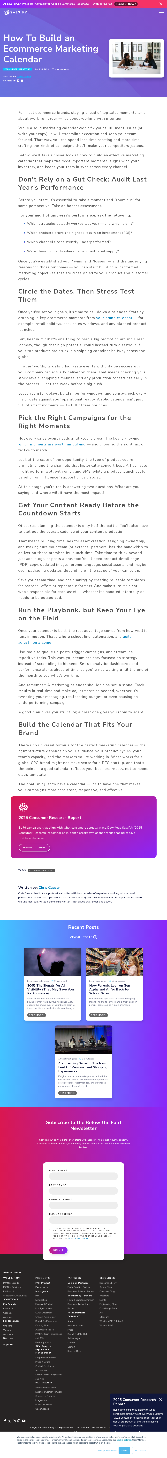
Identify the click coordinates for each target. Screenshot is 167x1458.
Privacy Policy (82, 1427)
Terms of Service (98, 1427)
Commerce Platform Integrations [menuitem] (45, 1398)
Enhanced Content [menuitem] (44, 1304)
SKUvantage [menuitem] (74, 1338)
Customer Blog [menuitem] (107, 1291)
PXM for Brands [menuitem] (11, 1283)
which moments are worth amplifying (52, 444)
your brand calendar (114, 317)
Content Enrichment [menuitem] (45, 1366)
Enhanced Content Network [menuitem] (48, 1391)
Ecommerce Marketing (17, 69)
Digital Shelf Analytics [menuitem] (46, 1321)
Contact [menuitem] (71, 1346)
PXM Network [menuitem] (43, 1382)
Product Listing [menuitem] (42, 1362)
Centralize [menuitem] (8, 1308)
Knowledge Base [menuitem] (108, 1308)
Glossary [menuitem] (104, 1317)
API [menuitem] (101, 1312)
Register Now (125, 4)
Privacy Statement (78, 1239)
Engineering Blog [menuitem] (108, 1304)
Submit (58, 1250)
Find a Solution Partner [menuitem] (79, 1287)
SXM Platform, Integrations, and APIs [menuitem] (49, 1376)
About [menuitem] (71, 1321)
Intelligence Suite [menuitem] (43, 1308)
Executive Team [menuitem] (75, 1325)
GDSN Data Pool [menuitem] (43, 1312)
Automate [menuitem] (8, 1317)
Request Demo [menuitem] (75, 1351)
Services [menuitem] (8, 1338)
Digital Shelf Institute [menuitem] (78, 1334)
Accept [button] (124, 1450)
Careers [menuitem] (72, 1342)
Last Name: (57, 1185)
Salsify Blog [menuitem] (105, 1287)
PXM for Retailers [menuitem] (12, 1287)
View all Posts (81, 937)
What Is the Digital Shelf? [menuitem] (15, 1295)
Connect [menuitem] (7, 1312)
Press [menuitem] (70, 1329)
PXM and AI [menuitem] (9, 1291)
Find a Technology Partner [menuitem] (81, 1300)
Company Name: (60, 1199)
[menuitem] (49, 1287)
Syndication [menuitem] (41, 1300)
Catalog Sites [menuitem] (42, 1325)
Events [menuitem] (102, 1300)
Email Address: (60, 1214)
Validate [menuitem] (7, 1330)
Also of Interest (12, 1272)
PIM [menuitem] (37, 1295)
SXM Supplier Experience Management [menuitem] (43, 1349)
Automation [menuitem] (41, 1370)
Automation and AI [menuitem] (44, 1329)
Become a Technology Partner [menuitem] (79, 1306)
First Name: (58, 1170)
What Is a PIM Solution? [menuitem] (111, 1321)
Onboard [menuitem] (7, 1325)
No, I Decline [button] (140, 1450)
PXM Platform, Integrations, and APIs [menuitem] (49, 1336)
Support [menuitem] (8, 1344)
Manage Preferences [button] (107, 1450)
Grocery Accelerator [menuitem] (45, 1317)
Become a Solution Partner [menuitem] (81, 1291)
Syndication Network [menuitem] (45, 1387)
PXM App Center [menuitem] (43, 1342)
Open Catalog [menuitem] (42, 1408)
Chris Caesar (24, 77)
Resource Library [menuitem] (108, 1283)
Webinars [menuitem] (104, 1295)
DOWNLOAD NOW (34, 847)
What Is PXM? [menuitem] (11, 1278)
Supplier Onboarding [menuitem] (45, 1357)
